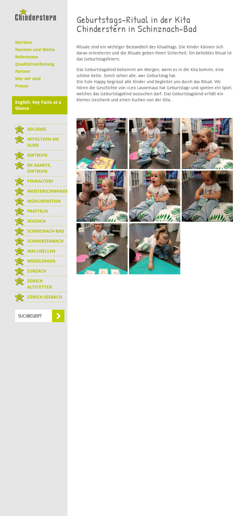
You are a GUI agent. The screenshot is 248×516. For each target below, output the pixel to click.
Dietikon (37, 155)
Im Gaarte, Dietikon (39, 168)
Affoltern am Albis (43, 142)
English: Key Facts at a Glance (38, 105)
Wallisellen (41, 251)
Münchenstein (44, 201)
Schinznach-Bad (45, 231)
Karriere (23, 42)
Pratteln (37, 211)
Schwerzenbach (45, 241)
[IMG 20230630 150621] (207, 143)
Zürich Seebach (44, 297)
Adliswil (37, 129)
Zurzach (36, 271)
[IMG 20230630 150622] (102, 196)
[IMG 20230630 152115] (102, 248)
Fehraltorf (40, 181)
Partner (23, 71)
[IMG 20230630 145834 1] (102, 143)
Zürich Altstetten (39, 284)
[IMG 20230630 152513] (154, 248)
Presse (21, 85)
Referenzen (26, 56)
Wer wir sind (28, 78)
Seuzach (36, 221)
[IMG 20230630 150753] (207, 196)
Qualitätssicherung (34, 64)
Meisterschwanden (47, 191)
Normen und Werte (35, 49)
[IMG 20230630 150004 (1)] (154, 143)
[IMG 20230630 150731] (154, 196)
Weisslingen (41, 261)
